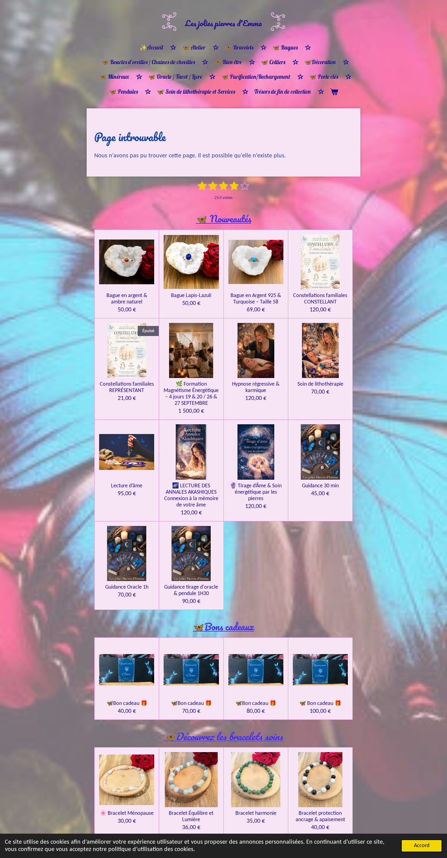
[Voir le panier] (334, 92)
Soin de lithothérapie (320, 384)
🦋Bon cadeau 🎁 (126, 703)
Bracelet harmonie (255, 813)
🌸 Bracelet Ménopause (127, 813)
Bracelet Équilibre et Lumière (191, 817)
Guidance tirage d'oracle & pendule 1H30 (191, 590)
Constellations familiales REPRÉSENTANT (127, 387)
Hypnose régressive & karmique (255, 387)
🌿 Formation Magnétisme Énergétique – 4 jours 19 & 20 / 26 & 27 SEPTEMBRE (191, 393)
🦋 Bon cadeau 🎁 (320, 703)
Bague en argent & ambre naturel (126, 299)
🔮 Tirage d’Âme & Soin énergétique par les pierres (256, 492)
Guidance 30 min (320, 486)
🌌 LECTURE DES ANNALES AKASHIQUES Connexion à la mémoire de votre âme (191, 495)
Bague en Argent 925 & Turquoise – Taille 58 (255, 299)
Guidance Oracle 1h (126, 587)
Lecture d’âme (126, 486)
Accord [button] (421, 846)
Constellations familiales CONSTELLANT (320, 299)
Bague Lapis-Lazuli (191, 296)
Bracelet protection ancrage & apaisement (320, 817)
